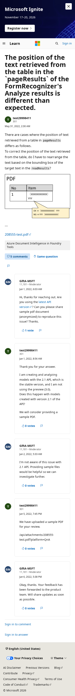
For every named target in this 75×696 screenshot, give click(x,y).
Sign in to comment (18, 624)
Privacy (27, 673)
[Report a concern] (8, 266)
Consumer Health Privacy (20, 679)
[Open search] (57, 43)
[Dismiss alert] (68, 6)
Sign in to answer (16, 634)
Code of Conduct (14, 684)
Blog (57, 668)
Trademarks (41, 684)
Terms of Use (53, 679)
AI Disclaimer (12, 668)
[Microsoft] (37, 43)
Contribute (10, 673)
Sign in (67, 43)
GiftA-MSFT (27, 281)
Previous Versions (37, 668)
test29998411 (22, 118)
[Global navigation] (4, 43)
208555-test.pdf (16, 234)
